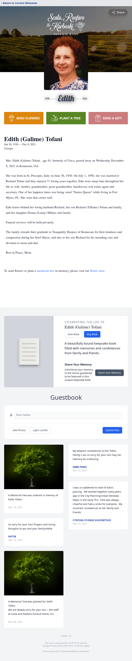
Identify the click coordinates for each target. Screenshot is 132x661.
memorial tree (45, 271)
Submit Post (112, 430)
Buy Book (92, 334)
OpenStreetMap (69, 651)
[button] (34, 467)
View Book (73, 334)
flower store (97, 271)
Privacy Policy (56, 645)
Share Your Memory (109, 372)
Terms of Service (75, 645)
